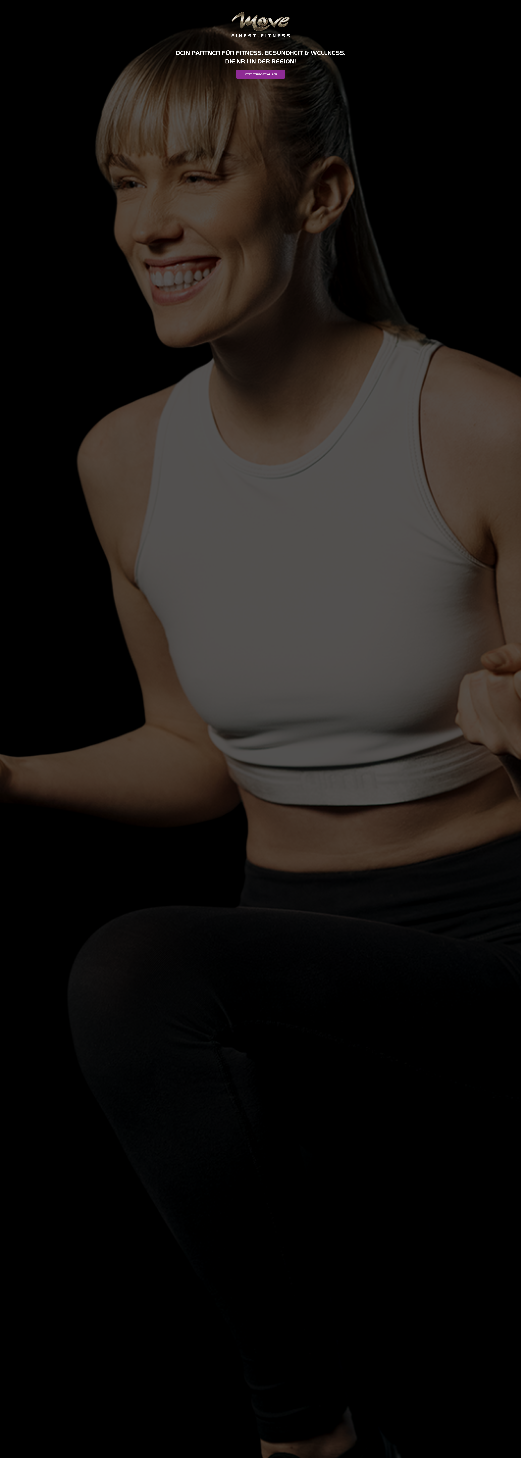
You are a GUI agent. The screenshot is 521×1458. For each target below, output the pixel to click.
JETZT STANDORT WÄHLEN (260, 74)
